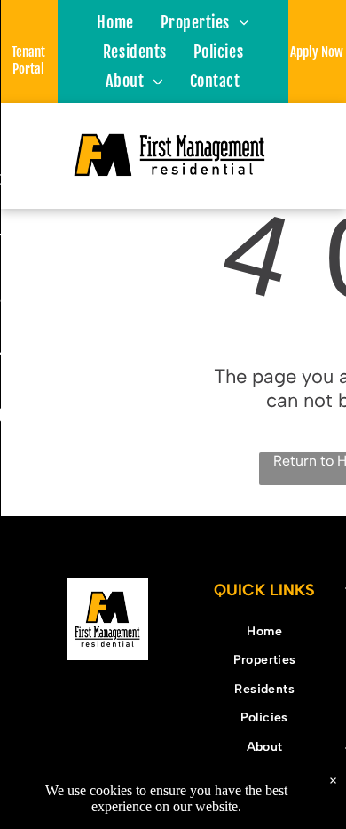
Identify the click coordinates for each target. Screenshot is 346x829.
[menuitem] (114, 21)
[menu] (26, 28)
